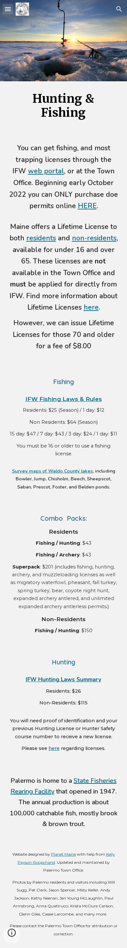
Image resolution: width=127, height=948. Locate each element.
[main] (63, 105)
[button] (8, 9)
